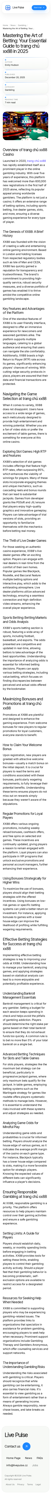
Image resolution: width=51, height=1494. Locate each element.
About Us (10, 1484)
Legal (38, 1484)
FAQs (40, 1458)
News (13, 25)
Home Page (13, 1458)
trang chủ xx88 (36, 161)
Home (5, 25)
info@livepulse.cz (17, 1465)
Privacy (20, 1484)
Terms (30, 1484)
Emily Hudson (12, 65)
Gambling (22, 25)
